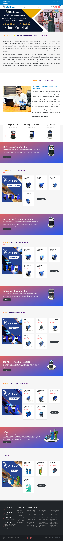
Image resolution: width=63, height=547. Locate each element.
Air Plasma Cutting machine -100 (42, 511)
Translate (12, 3)
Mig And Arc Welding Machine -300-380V (43, 515)
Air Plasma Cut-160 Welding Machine (32, 515)
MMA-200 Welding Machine (31, 523)
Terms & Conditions (20, 515)
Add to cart (28, 184)
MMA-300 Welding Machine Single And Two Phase (55, 527)
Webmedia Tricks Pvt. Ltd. (55, 537)
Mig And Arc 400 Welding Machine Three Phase (44, 518)
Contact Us (42, 7)
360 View (47, 7)
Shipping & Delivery (22, 519)
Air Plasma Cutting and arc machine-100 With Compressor (54, 512)
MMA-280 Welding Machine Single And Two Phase (33, 527)
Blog (38, 7)
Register (58, 1)
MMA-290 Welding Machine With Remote (43, 526)
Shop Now (7, 157)
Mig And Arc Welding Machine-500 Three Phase (54, 519)
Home (19, 7)
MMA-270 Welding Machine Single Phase (54, 523)
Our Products (32, 7)
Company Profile (24, 7)
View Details (28, 182)
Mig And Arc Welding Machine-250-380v (54, 515)
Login (54, 1)
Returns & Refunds (22, 520)
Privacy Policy (21, 517)
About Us (20, 510)
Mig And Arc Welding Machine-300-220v (32, 518)
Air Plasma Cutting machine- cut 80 (31, 511)
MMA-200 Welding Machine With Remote (43, 523)
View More (41, 199)
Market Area (20, 522)
